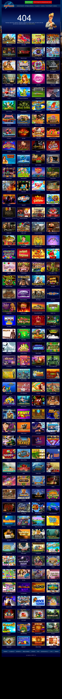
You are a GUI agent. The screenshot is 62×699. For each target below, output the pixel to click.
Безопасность (44, 651)
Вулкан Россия (20, 6)
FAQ (38, 651)
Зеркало (33, 651)
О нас (51, 651)
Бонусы (43, 6)
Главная (5, 651)
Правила (57, 651)
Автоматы (18, 651)
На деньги (37, 6)
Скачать (55, 6)
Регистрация (49, 6)
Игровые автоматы (29, 6)
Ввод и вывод (26, 651)
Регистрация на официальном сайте (42, 2)
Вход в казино (29, 2)
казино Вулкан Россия (30, 23)
